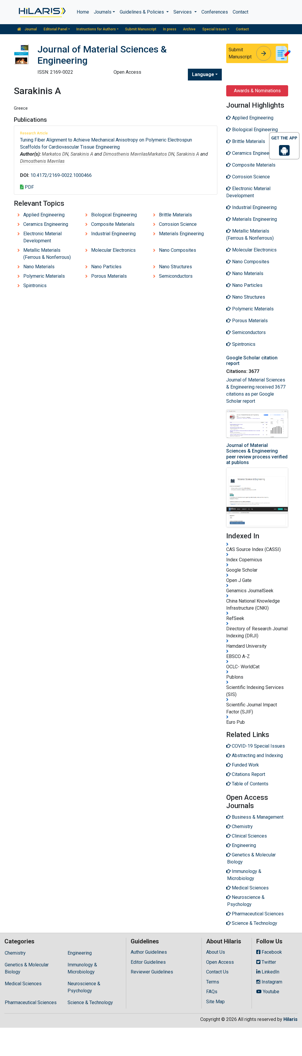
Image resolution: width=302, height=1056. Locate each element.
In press (169, 29)
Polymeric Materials (44, 276)
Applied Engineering (44, 215)
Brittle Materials (175, 215)
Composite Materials (112, 224)
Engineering (80, 953)
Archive (189, 29)
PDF (29, 187)
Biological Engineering (114, 215)
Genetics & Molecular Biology (27, 968)
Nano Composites (177, 250)
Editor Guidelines (148, 962)
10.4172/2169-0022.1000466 (61, 175)
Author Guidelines (149, 952)
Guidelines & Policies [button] (142, 12)
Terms (212, 982)
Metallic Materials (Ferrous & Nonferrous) (47, 253)
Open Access (220, 962)
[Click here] (42, 12)
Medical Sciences (23, 983)
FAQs (211, 991)
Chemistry (15, 953)
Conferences (214, 12)
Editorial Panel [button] (55, 29)
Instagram (271, 982)
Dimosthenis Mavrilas (125, 154)
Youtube (270, 991)
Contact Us (217, 972)
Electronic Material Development (42, 237)
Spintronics (35, 285)
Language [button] (203, 74)
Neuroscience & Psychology (84, 987)
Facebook (271, 952)
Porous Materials (109, 276)
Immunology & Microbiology (82, 968)
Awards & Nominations (257, 90)
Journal (30, 29)
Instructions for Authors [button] (96, 29)
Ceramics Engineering (45, 224)
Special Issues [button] (214, 29)
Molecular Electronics (113, 250)
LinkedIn (269, 972)
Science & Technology (90, 1002)
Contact (240, 12)
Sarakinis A (81, 154)
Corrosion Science (178, 224)
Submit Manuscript (140, 29)
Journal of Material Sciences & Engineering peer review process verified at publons (257, 454)
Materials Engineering (181, 233)
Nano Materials (39, 266)
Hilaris (290, 1019)
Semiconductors (176, 276)
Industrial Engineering (113, 233)
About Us (215, 952)
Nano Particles (106, 266)
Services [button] (183, 12)
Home (83, 12)
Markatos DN (55, 154)
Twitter (268, 962)
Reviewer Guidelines (152, 972)
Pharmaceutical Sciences (31, 1002)
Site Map (215, 1001)
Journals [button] (102, 12)
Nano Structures (175, 266)
